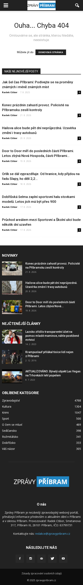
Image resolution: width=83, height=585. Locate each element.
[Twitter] (52, 559)
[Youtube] (63, 559)
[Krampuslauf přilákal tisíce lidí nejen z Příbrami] (12, 357)
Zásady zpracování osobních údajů (42, 573)
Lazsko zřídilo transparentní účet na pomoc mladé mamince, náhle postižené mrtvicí (52, 335)
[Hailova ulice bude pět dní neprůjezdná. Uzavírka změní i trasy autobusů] (12, 288)
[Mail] (41, 559)
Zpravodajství (11, 400)
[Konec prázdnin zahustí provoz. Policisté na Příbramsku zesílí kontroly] (12, 268)
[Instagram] (31, 559)
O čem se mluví (12, 424)
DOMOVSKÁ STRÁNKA (50, 52)
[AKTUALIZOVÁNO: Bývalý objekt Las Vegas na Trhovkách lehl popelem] (12, 376)
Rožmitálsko (10, 437)
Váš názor (8, 449)
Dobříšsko (9, 443)
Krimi (5, 412)
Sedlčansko (9, 431)
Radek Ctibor (9, 92)
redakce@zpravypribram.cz (52, 534)
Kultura (6, 406)
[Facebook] (20, 559)
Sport (5, 418)
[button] (77, 5)
